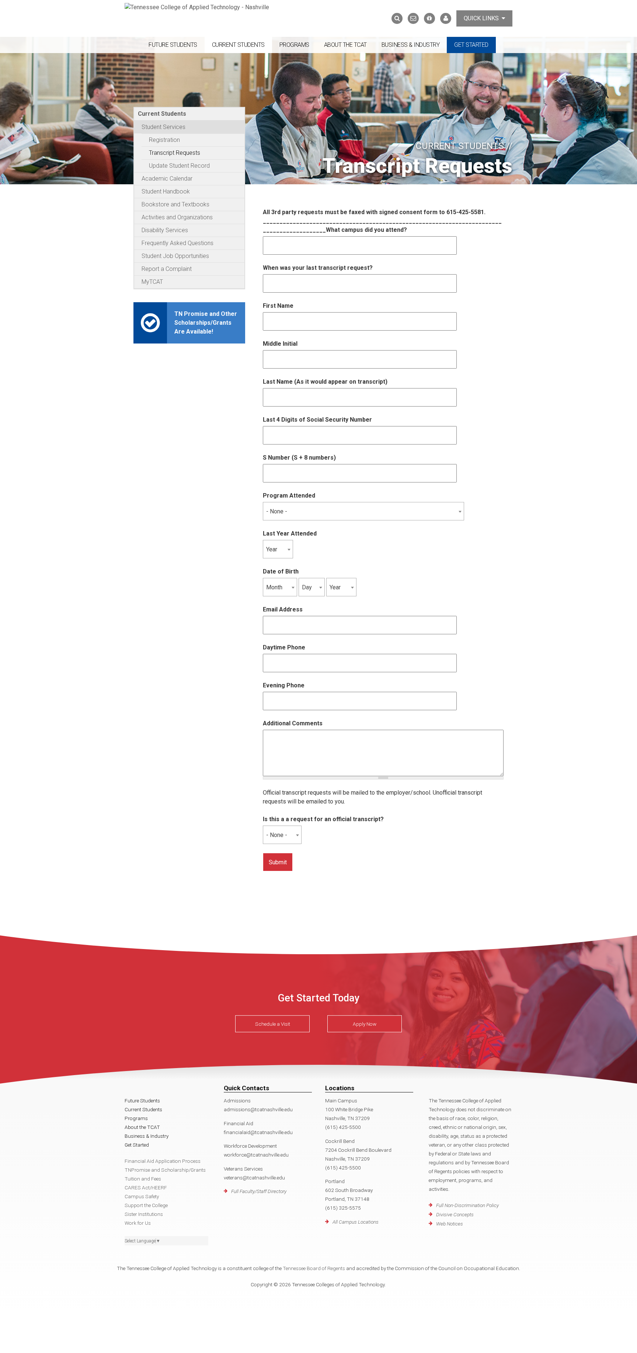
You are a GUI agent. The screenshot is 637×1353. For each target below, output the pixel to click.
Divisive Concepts (455, 1214)
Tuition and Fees (143, 1179)
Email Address (283, 609)
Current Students (238, 44)
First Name (278, 305)
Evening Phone (283, 685)
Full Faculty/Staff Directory (258, 1191)
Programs (294, 44)
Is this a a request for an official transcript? (323, 819)
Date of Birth (281, 571)
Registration (164, 139)
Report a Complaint (167, 268)
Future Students (173, 44)
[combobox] (363, 511)
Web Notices (449, 1224)
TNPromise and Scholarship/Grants (165, 1170)
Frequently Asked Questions (177, 243)
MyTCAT (152, 281)
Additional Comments (293, 723)
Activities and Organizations (177, 217)
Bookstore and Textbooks (175, 204)
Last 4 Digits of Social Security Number (317, 419)
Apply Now (364, 1024)
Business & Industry (411, 44)
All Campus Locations (356, 1222)
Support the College (146, 1205)
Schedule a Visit (272, 1024)
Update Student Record (179, 165)
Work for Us (138, 1223)
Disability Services (165, 230)
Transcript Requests (174, 152)
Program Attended (289, 495)
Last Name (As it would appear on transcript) (325, 381)
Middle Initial (280, 343)
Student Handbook (166, 191)
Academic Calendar (167, 178)
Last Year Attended (290, 533)
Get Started (471, 44)
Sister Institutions (144, 1214)
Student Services (163, 126)
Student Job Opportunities (175, 255)
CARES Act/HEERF (146, 1187)
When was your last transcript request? (318, 267)
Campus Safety (142, 1196)
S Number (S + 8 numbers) (299, 457)
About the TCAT (345, 44)
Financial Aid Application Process (163, 1161)
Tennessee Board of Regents (314, 1268)
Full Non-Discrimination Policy (467, 1205)
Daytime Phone (284, 647)
